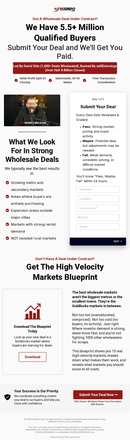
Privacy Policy (56, 437)
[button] (118, 241)
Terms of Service (72, 437)
